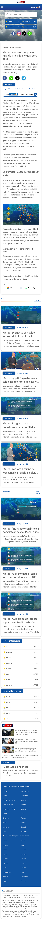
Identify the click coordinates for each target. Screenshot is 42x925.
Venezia (23, 850)
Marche (23, 804)
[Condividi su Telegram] (24, 80)
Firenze (23, 859)
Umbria (5, 813)
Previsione (8, 84)
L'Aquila (23, 868)
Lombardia (24, 795)
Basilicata (6, 827)
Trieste (5, 854)
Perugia (5, 863)
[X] (24, 33)
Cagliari (23, 881)
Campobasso (7, 872)
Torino (5, 841)
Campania (6, 818)
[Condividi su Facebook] (5, 80)
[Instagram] (19, 33)
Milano (23, 845)
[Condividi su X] (17, 80)
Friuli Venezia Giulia (9, 809)
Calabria (23, 827)
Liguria (5, 795)
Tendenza (8, 524)
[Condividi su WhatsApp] (11, 80)
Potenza (5, 876)
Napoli (5, 868)
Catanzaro (24, 876)
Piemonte (6, 791)
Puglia (23, 822)
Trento (5, 850)
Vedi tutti (37, 299)
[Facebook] (13, 33)
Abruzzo (23, 818)
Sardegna (24, 831)
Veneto (23, 800)
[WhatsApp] (29, 33)
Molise (5, 822)
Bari (22, 872)
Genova (5, 845)
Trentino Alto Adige (9, 800)
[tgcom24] (21, 2)
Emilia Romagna (8, 804)
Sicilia (4, 831)
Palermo (5, 881)
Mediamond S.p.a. (19, 911)
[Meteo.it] (36, 7)
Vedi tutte (38, 492)
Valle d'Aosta (25, 791)
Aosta (23, 841)
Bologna (23, 854)
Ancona (5, 859)
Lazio (22, 813)
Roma (23, 863)
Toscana (23, 809)
